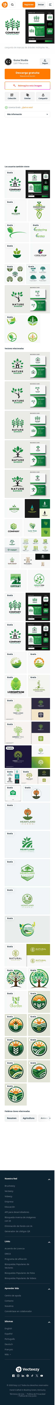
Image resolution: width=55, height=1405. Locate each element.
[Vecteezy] (5, 5)
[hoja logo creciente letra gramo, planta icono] (12, 644)
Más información (14, 113)
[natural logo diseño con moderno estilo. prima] (19, 660)
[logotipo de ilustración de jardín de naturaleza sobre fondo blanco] (16, 209)
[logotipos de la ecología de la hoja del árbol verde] (35, 316)
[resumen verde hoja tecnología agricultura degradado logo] (40, 591)
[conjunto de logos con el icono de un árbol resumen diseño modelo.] (19, 628)
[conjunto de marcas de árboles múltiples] (27, 729)
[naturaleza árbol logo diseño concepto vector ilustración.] (16, 703)
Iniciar (41, 4)
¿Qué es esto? (27, 107)
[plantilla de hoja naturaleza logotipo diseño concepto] (14, 316)
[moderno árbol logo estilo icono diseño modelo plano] (27, 925)
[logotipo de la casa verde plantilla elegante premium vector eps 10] (13, 978)
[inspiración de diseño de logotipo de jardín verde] (27, 363)
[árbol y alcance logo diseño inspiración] (39, 610)
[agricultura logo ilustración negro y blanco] (16, 1251)
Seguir (45, 63)
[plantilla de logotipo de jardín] (16, 1227)
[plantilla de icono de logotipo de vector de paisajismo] (16, 680)
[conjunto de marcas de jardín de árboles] (27, 183)
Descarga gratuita (27, 74)
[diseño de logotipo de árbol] (16, 1181)
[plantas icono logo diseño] (16, 832)
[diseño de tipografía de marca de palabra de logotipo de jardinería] (14, 275)
